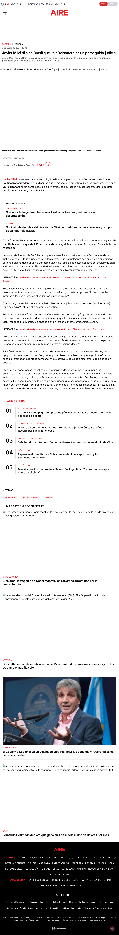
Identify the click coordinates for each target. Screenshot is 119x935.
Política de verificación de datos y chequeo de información (33, 908)
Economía (98, 857)
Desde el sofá (105, 863)
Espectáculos (60, 863)
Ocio (53, 874)
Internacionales (15, 863)
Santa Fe (45, 857)
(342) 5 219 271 (35, 920)
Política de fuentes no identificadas (61, 902)
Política (19, 44)
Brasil (49, 497)
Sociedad (63, 874)
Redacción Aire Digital (14, 158)
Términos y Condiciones (95, 908)
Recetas (90, 863)
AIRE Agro (44, 863)
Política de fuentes (87, 902)
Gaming (81, 869)
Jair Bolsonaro (31, 497)
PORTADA (6, 44)
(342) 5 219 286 (70, 920)
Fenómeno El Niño (38, 880)
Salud (87, 857)
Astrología (68, 869)
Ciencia (31, 863)
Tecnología (31, 869)
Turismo (45, 869)
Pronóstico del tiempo (65, 880)
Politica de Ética (36, 902)
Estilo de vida (13, 869)
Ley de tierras (102, 880)
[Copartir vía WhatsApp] (40, 165)
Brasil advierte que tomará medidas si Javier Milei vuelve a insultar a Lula (62, 329)
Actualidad (74, 857)
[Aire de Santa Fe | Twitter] (56, 895)
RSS (110, 908)
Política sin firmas (105, 902)
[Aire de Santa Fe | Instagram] (62, 895)
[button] (19, 12)
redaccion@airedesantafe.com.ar (93, 920)
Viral (56, 869)
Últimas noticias (27, 857)
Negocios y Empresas (101, 869)
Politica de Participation (72, 908)
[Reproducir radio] (3, 4)
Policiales (59, 857)
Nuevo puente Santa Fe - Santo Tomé (59, 885)
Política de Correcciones (16, 902)
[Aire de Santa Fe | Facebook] (51, 895)
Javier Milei (9, 497)
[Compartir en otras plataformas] (48, 165)
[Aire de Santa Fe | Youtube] (67, 895)
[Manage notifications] (112, 928)
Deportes (77, 863)
